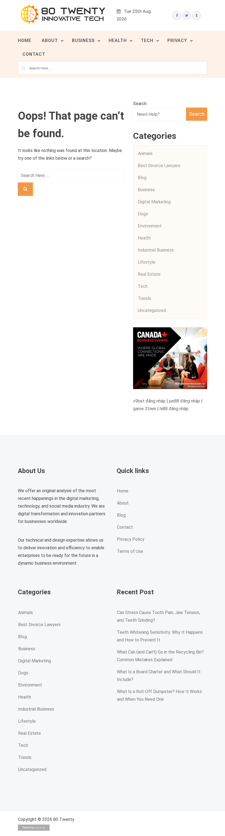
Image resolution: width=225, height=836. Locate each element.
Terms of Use (130, 551)
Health (118, 40)
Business (83, 40)
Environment (150, 226)
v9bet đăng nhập (149, 401)
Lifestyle (146, 262)
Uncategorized (152, 310)
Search (140, 103)
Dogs (143, 213)
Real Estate (149, 274)
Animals (145, 153)
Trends (144, 298)
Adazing (40, 827)
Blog (142, 177)
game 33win (144, 408)
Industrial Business (156, 250)
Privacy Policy (130, 539)
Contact (33, 54)
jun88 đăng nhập (184, 401)
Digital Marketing (154, 201)
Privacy (177, 40)
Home (24, 40)
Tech (147, 40)
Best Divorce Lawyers (159, 165)
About (50, 40)
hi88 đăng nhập (174, 408)
